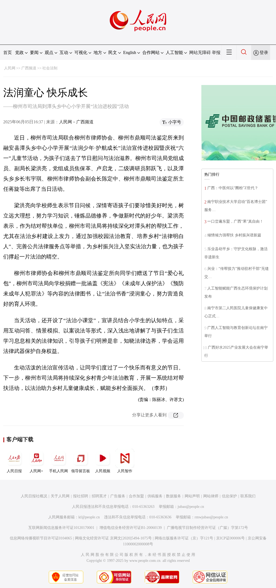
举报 (216, 52)
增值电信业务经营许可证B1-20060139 (130, 528)
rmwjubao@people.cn (211, 517)
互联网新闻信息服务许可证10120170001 (61, 528)
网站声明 (192, 496)
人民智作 (124, 471)
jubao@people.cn (191, 507)
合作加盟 (136, 496)
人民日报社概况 (34, 496)
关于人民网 (60, 496)
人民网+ (36, 471)
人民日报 (14, 471)
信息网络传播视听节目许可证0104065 (41, 538)
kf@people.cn (89, 517)
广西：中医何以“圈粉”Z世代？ (232, 188)
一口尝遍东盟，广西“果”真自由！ (235, 221)
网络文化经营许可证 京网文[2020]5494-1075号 (113, 538)
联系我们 (248, 496)
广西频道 (28, 68)
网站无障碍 (200, 52)
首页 (7, 52)
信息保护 (229, 496)
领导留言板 (80, 471)
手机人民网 (58, 471)
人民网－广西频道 (76, 122)
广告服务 (117, 496)
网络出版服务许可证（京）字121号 (184, 538)
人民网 (9, 68)
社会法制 (49, 68)
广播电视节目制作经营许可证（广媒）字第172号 (207, 528)
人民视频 (102, 471)
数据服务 (173, 496)
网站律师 (210, 496)
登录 (264, 52)
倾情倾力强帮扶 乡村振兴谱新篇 (234, 235)
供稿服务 (155, 496)
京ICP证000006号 (230, 538)
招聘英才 (99, 496)
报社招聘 (80, 496)
